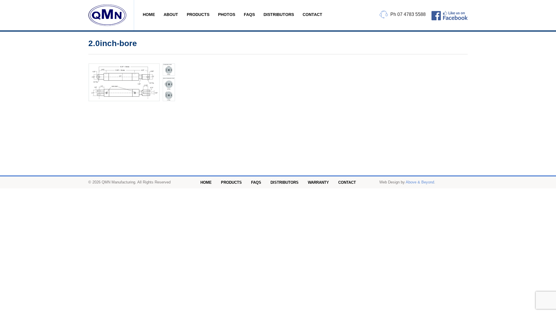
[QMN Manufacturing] (111, 15)
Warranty (318, 182)
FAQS (249, 14)
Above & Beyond (420, 182)
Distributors (279, 14)
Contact (312, 14)
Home (149, 14)
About (171, 14)
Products (198, 14)
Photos (226, 14)
